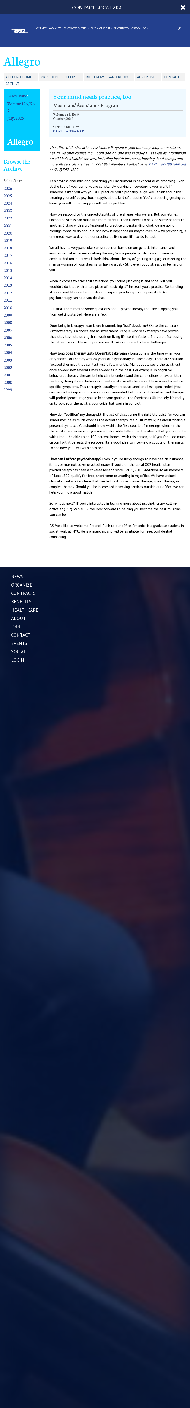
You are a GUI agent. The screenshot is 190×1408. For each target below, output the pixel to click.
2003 (8, 360)
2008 (8, 322)
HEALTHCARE (96, 28)
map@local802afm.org (69, 131)
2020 (8, 233)
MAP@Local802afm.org (167, 164)
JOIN (115, 28)
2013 (8, 285)
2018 (8, 248)
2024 (8, 203)
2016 (8, 263)
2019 (8, 240)
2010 (8, 307)
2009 (8, 315)
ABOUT (106, 28)
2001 (8, 374)
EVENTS (131, 28)
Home (38, 28)
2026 (8, 188)
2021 (8, 225)
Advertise (146, 77)
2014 (8, 277)
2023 (8, 210)
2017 (8, 255)
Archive (13, 83)
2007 (8, 330)
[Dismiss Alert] (183, 7)
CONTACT (122, 28)
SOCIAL (138, 28)
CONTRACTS (70, 28)
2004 (8, 352)
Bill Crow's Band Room (107, 77)
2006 (8, 337)
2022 (8, 218)
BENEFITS (81, 28)
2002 (8, 367)
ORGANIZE (55, 28)
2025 (8, 195)
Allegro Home (19, 77)
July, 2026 (15, 118)
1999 (8, 389)
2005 (8, 345)
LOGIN (145, 28)
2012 (8, 292)
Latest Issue (17, 95)
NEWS (44, 28)
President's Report (59, 77)
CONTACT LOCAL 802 (96, 7)
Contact (172, 77)
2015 (8, 270)
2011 (8, 300)
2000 (8, 382)
